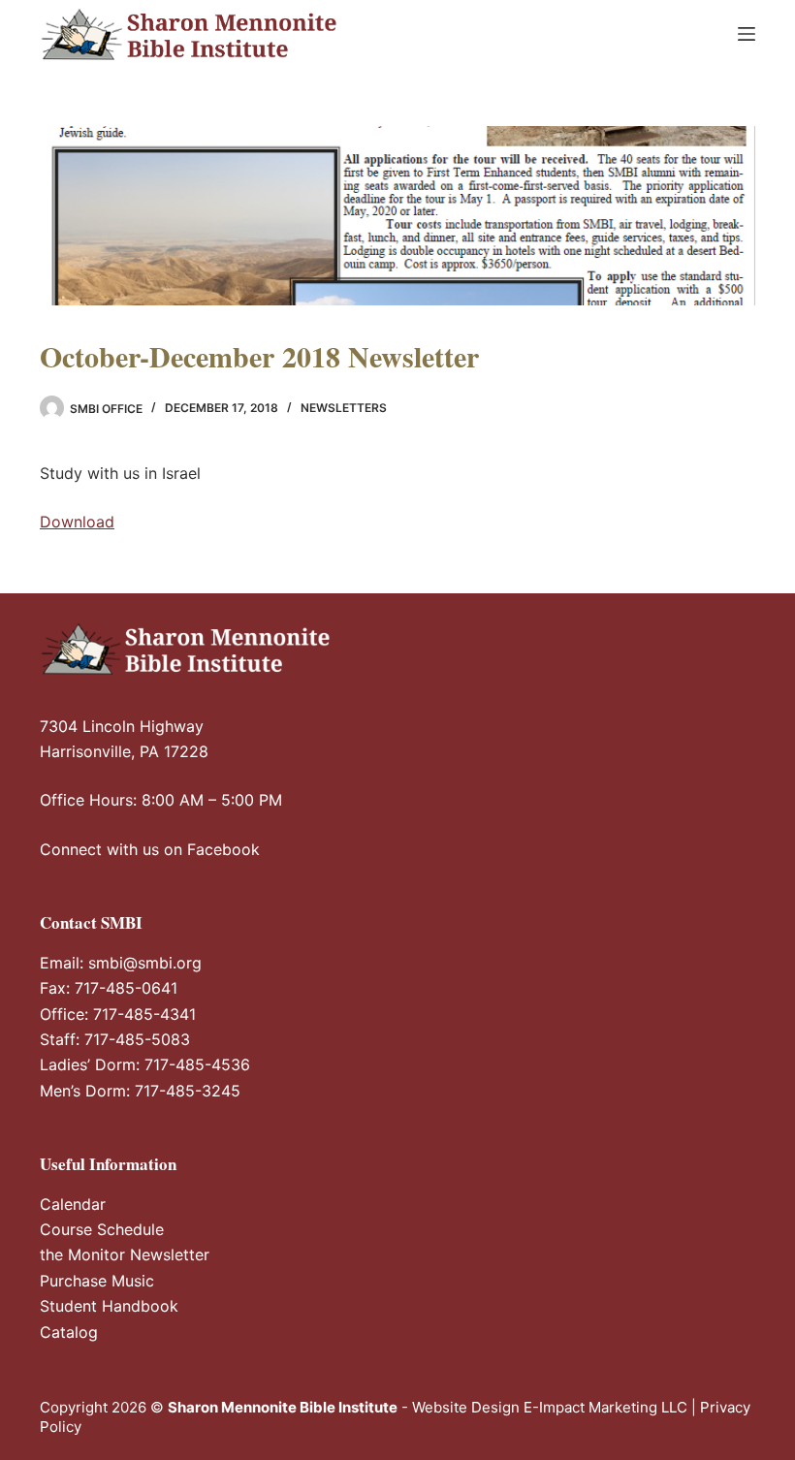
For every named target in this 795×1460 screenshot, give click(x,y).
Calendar (73, 1204)
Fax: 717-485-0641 (108, 988)
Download (77, 521)
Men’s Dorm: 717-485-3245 (140, 1090)
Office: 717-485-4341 (118, 1014)
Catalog (69, 1332)
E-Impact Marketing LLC (605, 1407)
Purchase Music (97, 1280)
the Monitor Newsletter (124, 1254)
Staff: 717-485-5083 (115, 1039)
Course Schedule (102, 1229)
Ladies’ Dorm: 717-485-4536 (145, 1064)
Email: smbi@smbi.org (121, 962)
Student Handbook (109, 1306)
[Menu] (746, 34)
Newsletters (344, 407)
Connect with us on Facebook (150, 849)
